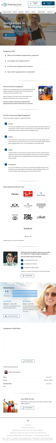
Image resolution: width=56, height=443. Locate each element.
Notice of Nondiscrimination (25, 438)
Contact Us (49, 12)
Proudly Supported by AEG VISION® (41, 435)
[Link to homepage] (14, 5)
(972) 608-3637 (39, 430)
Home (3, 438)
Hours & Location (7, 12)
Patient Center (41, 12)
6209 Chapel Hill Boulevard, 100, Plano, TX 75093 (42, 7)
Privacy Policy (6, 439)
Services (33, 12)
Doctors (15, 12)
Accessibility (15, 438)
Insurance (20, 12)
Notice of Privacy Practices (47, 438)
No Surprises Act (36, 438)
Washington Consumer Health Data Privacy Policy (21, 439)
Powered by (19, 435)
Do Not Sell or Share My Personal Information (43, 439)
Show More (25, 311)
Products (27, 12)
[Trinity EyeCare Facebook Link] (27, 420)
